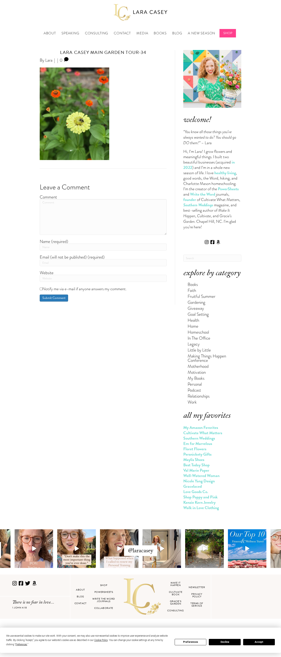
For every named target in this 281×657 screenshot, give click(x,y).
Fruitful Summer (201, 296)
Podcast (194, 390)
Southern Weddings (199, 438)
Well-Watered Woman (201, 475)
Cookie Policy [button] (101, 640)
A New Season (201, 33)
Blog (177, 33)
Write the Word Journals (103, 600)
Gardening (196, 302)
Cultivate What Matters (202, 433)
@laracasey (140, 551)
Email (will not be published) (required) (72, 257)
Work (192, 402)
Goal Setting (198, 314)
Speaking (70, 33)
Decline (225, 642)
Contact (122, 33)
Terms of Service (196, 604)
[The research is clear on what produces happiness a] (204, 548)
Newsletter (197, 587)
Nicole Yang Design (199, 481)
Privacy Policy (196, 595)
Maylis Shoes (193, 459)
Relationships (199, 396)
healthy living (225, 173)
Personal (195, 384)
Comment (48, 197)
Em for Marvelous (197, 443)
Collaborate (103, 608)
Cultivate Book (175, 593)
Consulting (96, 33)
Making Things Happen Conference (207, 358)
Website (46, 272)
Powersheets (103, 592)
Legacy (194, 344)
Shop (227, 33)
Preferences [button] (21, 644)
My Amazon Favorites (200, 427)
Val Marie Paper (196, 470)
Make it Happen (175, 584)
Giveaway (196, 308)
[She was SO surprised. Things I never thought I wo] (119, 548)
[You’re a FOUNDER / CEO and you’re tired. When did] (34, 548)
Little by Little (199, 350)
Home (193, 326)
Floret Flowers (194, 449)
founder (189, 199)
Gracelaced (192, 486)
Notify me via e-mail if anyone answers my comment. (84, 288)
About (50, 33)
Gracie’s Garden (175, 602)
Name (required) (54, 241)
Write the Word (202, 194)
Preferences (190, 642)
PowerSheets (228, 189)
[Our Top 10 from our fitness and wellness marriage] (247, 548)
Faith (192, 290)
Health (193, 320)
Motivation (197, 372)
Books (160, 33)
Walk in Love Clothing (201, 508)
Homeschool (198, 332)
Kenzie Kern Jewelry (199, 502)
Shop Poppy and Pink (200, 497)
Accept (259, 642)
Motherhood (198, 366)
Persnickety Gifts (197, 454)
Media (142, 33)
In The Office (199, 338)
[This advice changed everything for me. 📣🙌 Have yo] (76, 548)
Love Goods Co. (195, 492)
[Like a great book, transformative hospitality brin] (162, 548)
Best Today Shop (196, 465)
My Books (196, 378)
